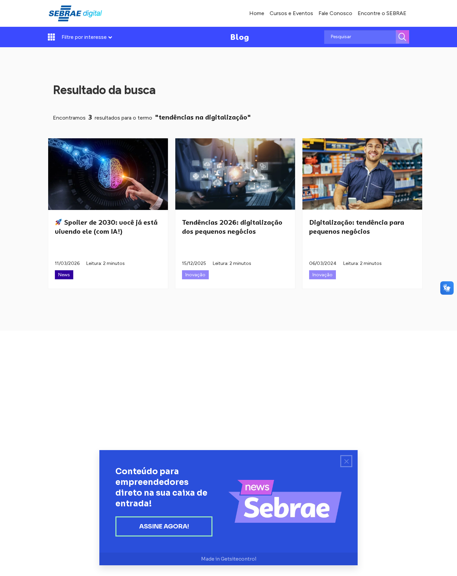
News (64, 275)
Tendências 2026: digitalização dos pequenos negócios (232, 227)
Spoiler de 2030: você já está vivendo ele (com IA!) (106, 227)
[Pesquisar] (402, 37)
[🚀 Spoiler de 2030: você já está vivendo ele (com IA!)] (108, 174)
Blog (239, 37)
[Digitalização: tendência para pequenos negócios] (362, 174)
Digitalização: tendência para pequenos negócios (356, 227)
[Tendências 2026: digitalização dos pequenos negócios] (235, 174)
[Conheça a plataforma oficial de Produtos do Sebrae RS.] (75, 13)
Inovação (195, 275)
